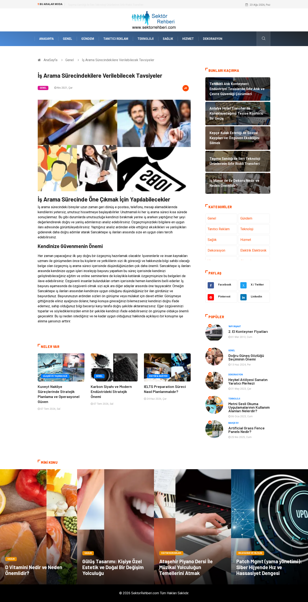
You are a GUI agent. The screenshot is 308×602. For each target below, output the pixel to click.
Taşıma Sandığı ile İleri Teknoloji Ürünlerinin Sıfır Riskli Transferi (105, 4)
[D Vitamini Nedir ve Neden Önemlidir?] (38, 526)
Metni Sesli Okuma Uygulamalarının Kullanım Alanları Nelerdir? (249, 407)
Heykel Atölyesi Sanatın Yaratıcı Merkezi (248, 381)
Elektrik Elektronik (253, 250)
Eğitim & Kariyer (158, 376)
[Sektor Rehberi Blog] (154, 20)
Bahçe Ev (233, 423)
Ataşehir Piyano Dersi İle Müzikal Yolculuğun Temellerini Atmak (186, 567)
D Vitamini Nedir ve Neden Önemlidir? (33, 570)
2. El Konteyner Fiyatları (248, 331)
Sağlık (168, 38)
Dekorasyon (212, 38)
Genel (67, 38)
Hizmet (188, 38)
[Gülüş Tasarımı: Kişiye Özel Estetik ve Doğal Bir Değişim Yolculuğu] (115, 526)
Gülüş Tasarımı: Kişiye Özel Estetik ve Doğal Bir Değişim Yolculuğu (113, 567)
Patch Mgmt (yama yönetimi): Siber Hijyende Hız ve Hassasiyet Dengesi (269, 567)
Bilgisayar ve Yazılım (250, 553)
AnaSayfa (46, 38)
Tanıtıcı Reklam (115, 38)
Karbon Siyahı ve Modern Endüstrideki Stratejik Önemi (111, 391)
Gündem (87, 38)
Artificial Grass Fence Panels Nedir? (246, 430)
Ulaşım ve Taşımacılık (55, 376)
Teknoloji (145, 38)
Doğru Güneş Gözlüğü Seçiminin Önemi (246, 357)
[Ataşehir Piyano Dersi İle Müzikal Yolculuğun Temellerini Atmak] (192, 526)
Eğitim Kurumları (171, 553)
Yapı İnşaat (234, 326)
